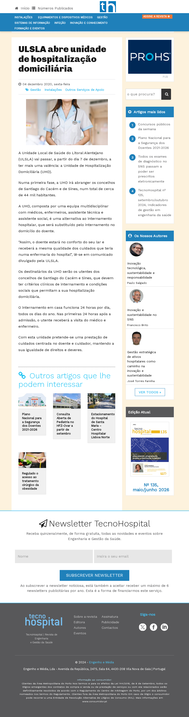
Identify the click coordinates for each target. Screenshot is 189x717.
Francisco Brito (137, 325)
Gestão (102, 17)
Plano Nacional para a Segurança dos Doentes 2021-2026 (31, 421)
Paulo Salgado (137, 283)
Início (25, 8)
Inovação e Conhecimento (89, 22)
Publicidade (110, 622)
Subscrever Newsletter (94, 575)
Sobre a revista (85, 616)
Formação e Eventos (30, 28)
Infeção (60, 22)
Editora (79, 622)
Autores (80, 627)
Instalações (23, 17)
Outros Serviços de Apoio (84, 89)
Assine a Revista (155, 16)
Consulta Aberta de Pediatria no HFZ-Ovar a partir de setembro (65, 423)
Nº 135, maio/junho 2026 (151, 487)
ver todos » (150, 392)
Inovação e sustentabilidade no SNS (142, 314)
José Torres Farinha (141, 381)
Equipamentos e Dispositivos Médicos (65, 17)
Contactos (110, 627)
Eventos (80, 633)
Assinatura (110, 616)
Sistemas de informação (32, 22)
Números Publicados (55, 8)
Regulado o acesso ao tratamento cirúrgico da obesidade (30, 481)
